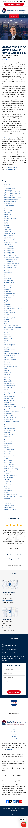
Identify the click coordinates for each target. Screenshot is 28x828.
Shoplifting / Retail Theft (11, 468)
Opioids (6, 395)
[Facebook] (7, 801)
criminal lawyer (10, 169)
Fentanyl (6, 316)
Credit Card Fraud (9, 246)
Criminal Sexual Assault (10, 267)
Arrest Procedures (9, 205)
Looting (6, 368)
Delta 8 (6, 276)
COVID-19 (6, 226)
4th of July (7, 184)
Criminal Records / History (11, 263)
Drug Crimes (7, 291)
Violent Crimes (8, 502)
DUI (5, 274)
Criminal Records (9, 261)
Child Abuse (7, 231)
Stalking (6, 473)
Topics (4, 181)
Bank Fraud (7, 214)
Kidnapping (7, 365)
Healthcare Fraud (9, 338)
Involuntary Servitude (10, 359)
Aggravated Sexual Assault (11, 199)
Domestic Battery (9, 286)
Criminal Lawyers (9, 250)
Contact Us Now (14, 692)
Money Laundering (9, 385)
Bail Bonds (7, 212)
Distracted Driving (9, 280)
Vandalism (7, 498)
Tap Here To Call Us (14, 4)
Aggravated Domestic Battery (12, 197)
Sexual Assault (8, 462)
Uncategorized (8, 490)
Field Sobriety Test (9, 318)
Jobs (5, 361)
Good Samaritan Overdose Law (13, 327)
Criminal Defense (12, 167)
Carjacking (7, 227)
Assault (6, 209)
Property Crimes (8, 419)
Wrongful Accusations (10, 509)
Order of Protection (9, 396)
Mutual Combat (8, 391)
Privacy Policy (14, 734)
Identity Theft (8, 346)
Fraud (5, 323)
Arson (5, 207)
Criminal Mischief (9, 254)
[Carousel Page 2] (10, 554)
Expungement (8, 306)
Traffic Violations (9, 487)
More (23, 16)
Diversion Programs (9, 282)
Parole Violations (9, 400)
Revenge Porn (8, 443)
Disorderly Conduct (9, 278)
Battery (6, 216)
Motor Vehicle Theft (9, 387)
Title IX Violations (9, 485)
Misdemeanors (8, 381)
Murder (6, 389)
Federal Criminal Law (10, 312)
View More (14, 560)
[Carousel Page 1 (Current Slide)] (7, 554)
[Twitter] (10, 801)
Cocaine (6, 241)
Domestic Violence (9, 288)
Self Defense (7, 451)
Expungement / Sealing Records (13, 308)
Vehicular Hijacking (9, 500)
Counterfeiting (8, 244)
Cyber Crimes (8, 271)
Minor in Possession (9, 378)
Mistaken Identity (9, 383)
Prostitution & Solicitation (11, 421)
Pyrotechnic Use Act (9, 430)
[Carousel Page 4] (17, 554)
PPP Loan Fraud (8, 398)
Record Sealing (8, 436)
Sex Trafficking (8, 457)
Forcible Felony (8, 319)
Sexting (6, 458)
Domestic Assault (9, 284)
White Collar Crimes (9, 507)
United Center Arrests (10, 494)
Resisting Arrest (8, 440)
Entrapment (7, 304)
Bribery (6, 220)
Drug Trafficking (8, 299)
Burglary (6, 222)
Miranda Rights (8, 380)
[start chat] (23, 824)
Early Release (8, 301)
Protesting (7, 425)
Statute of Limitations (10, 475)
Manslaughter (8, 372)
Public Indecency (9, 427)
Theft (5, 483)
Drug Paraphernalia (9, 293)
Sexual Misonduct (9, 466)
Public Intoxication (9, 428)
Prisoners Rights (8, 415)
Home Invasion (8, 342)
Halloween (7, 335)
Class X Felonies (8, 237)
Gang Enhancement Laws (11, 325)
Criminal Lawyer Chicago (9, 138)
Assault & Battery (9, 211)
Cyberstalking (8, 272)
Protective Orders (9, 423)
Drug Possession (9, 295)
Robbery (6, 447)
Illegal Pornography (9, 350)
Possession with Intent (10, 406)
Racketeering (8, 432)
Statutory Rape (8, 477)
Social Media (7, 472)
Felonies (6, 314)
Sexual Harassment (9, 464)
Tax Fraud (7, 479)
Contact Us (14, 16)
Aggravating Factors (10, 201)
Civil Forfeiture (8, 235)
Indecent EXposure (9, 355)
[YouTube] (20, 801)
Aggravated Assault (9, 188)
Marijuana (7, 374)
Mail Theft (7, 370)
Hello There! (22, 819)
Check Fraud (7, 229)
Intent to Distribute (9, 357)
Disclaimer (14, 732)
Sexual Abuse (8, 460)
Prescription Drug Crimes (11, 411)
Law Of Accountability (10, 366)
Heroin (6, 340)
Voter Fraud (7, 503)
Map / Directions (7, 600)
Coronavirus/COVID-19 (10, 242)
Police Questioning (9, 404)
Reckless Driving (8, 434)
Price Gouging (8, 413)
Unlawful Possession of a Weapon (13, 496)
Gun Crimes (7, 333)
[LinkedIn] (14, 801)
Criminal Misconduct (10, 256)
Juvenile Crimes (8, 363)
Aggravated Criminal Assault (12, 192)
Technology (7, 481)
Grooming (7, 331)
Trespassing (7, 488)
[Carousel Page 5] (20, 554)
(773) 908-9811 (11, 603)
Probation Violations (10, 417)
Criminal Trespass (9, 269)
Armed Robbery (8, 203)
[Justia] (17, 801)
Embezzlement (8, 303)
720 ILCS (6, 186)
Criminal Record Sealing (11, 259)
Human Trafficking (9, 344)
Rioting (6, 445)
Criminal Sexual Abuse (10, 265)
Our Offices (14, 574)
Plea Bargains (8, 402)
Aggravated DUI (8, 196)
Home (4, 16)
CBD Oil (6, 224)
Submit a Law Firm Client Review (14, 565)
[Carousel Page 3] (14, 554)
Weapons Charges (9, 505)
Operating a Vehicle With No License (14, 393)
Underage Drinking (9, 492)
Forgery (6, 321)
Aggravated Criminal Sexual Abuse (13, 194)
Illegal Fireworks (8, 348)
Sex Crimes (7, 453)
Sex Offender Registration (11, 455)
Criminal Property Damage (11, 257)
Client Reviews (14, 518)
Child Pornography (9, 233)
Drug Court (7, 289)
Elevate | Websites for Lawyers (14, 814)
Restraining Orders (9, 442)
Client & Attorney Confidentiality (13, 239)
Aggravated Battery (9, 190)
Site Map (14, 736)
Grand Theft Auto (9, 329)
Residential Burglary (10, 438)
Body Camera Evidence (10, 218)
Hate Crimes (7, 336)
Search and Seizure (9, 449)
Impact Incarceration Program (12, 353)
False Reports (8, 310)
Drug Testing (8, 297)
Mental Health (8, 376)
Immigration (7, 351)
